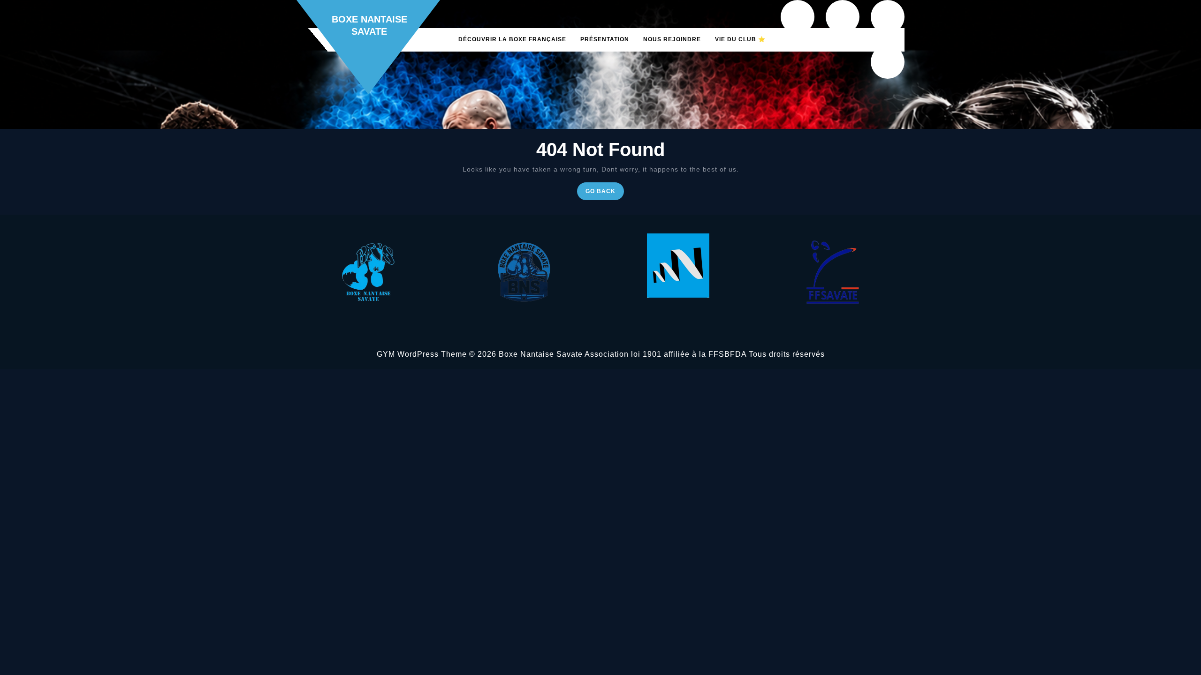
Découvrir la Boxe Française (512, 39)
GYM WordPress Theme (422, 354)
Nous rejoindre (672, 39)
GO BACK (604, 193)
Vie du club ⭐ (740, 39)
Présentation (604, 39)
